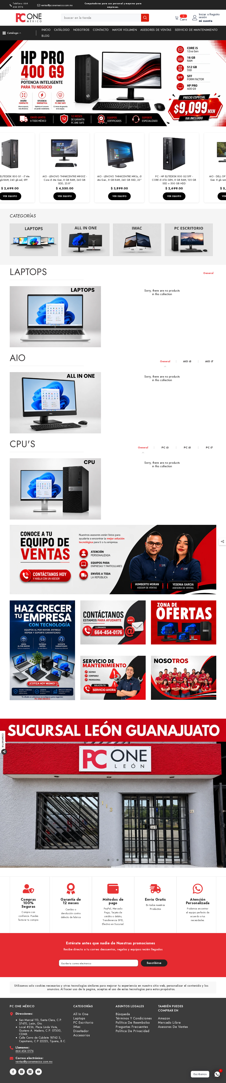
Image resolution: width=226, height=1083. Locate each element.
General (208, 273)
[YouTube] (38, 1071)
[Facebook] (13, 1071)
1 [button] (101, 123)
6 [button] (124, 123)
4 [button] (115, 123)
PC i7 (209, 447)
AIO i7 (209, 361)
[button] (3, 83)
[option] (113, 83)
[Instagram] (21, 1071)
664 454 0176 (25, 1051)
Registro (214, 14)
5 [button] (120, 123)
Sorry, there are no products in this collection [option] (162, 292)
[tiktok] (30, 1071)
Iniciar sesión (203, 16)
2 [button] (106, 123)
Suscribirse (154, 963)
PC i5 (187, 447)
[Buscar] (105, 18)
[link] (34, 240)
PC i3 (165, 447)
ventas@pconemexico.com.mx (34, 1062)
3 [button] (111, 123)
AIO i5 (187, 361)
